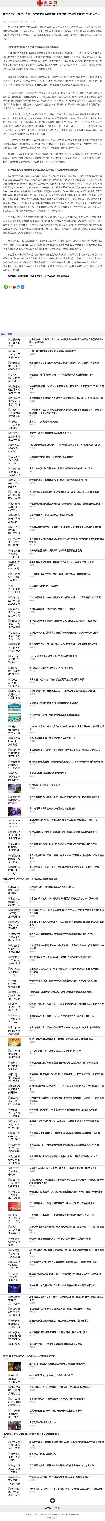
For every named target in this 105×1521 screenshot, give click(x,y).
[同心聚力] (14, 1347)
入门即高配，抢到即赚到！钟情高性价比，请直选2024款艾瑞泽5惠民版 (64, 492)
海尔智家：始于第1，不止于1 (43, 586)
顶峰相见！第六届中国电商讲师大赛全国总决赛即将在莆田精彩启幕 (62, 1285)
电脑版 (57, 1508)
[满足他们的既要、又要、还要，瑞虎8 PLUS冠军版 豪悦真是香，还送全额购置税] (14, 858)
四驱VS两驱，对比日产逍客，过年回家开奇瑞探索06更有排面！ (60, 1387)
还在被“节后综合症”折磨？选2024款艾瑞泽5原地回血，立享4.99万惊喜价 (65, 1274)
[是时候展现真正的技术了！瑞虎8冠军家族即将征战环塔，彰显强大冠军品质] (14, 401)
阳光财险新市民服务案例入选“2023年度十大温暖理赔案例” (31, 1434)
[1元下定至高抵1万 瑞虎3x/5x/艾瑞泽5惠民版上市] (14, 659)
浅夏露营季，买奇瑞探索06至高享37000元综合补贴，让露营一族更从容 (64, 363)
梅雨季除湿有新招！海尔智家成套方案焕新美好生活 (54, 715)
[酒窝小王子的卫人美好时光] (14, 1456)
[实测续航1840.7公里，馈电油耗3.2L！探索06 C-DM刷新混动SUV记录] (14, 823)
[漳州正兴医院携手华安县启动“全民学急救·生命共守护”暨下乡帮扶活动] (14, 1065)
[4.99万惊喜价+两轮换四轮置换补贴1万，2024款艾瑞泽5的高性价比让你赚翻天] (14, 1253)
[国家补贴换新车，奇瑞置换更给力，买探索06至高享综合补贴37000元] (14, 694)
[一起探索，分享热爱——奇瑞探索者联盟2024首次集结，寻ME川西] (14, 1218)
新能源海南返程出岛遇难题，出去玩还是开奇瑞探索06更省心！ (60, 1320)
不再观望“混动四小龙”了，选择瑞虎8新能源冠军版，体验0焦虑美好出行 (64, 1262)
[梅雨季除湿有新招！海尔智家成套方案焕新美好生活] (14, 717)
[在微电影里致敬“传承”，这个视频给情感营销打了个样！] (14, 1413)
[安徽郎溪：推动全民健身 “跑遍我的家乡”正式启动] (14, 706)
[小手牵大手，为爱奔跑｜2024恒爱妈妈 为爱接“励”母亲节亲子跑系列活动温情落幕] (14, 541)
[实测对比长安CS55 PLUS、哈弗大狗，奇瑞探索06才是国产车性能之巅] (14, 1124)
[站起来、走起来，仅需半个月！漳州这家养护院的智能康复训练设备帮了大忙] (14, 1007)
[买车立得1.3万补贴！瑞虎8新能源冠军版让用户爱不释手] (14, 682)
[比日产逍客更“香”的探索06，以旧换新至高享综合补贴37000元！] (14, 471)
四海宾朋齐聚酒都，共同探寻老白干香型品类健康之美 (55, 550)
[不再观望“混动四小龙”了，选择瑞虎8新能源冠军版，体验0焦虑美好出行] (14, 1265)
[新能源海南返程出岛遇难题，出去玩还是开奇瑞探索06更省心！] (14, 1323)
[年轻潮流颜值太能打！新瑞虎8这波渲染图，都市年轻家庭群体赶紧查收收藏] (14, 764)
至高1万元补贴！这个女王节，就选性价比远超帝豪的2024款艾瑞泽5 (62, 1168)
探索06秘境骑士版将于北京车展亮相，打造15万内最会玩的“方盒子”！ (63, 832)
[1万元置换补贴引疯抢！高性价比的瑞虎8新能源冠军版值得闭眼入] (14, 995)
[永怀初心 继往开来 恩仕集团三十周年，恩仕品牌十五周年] (14, 1366)
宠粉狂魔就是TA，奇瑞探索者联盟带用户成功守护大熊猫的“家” (60, 957)
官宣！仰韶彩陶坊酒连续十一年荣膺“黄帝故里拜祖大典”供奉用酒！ (62, 1039)
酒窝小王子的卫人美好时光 (42, 1454)
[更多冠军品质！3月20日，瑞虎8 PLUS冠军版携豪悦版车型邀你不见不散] (14, 1136)
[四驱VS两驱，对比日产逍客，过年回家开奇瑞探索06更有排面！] (14, 1390)
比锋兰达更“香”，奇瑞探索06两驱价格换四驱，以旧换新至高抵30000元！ (65, 1145)
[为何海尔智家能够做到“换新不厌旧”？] (14, 776)
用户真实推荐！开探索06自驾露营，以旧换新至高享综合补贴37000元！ (64, 621)
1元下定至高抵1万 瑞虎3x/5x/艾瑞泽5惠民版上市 (53, 656)
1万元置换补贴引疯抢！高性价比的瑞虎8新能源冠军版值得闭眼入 (61, 992)
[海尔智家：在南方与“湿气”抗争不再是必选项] (14, 670)
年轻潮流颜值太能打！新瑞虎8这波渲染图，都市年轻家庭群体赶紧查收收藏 (66, 761)
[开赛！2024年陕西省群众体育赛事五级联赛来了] (14, 354)
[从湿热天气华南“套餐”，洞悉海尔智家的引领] (14, 459)
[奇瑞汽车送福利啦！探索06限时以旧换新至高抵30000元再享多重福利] (14, 983)
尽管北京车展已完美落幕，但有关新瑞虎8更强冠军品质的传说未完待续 (63, 632)
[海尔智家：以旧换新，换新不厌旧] (14, 788)
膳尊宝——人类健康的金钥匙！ (44, 421)
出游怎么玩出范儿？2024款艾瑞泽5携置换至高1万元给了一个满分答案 (63, 898)
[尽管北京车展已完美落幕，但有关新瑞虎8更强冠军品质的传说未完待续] (14, 635)
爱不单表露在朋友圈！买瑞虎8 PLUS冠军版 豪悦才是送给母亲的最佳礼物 (65, 527)
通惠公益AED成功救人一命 (42, 1422)
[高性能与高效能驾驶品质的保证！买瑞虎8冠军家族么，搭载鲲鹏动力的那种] (14, 506)
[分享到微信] (6, 287)
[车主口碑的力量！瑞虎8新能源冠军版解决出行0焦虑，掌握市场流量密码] (14, 1030)
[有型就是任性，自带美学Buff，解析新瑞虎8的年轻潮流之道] (14, 483)
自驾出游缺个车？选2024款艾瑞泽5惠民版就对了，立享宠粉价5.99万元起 (65, 597)
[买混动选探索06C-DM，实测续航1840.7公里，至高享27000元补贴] (14, 565)
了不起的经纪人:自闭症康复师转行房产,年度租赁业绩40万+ (58, 1399)
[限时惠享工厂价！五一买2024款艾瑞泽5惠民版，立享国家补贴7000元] (14, 647)
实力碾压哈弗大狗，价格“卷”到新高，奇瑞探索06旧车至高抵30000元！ (64, 844)
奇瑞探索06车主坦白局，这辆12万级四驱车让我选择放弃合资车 (60, 1309)
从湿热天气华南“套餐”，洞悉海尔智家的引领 (51, 457)
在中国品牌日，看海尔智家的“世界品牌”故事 (51, 515)
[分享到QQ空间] (10, 287)
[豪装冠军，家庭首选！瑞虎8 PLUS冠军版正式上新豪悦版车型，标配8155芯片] (14, 1077)
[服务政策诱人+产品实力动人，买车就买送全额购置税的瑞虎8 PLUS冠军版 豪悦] (14, 925)
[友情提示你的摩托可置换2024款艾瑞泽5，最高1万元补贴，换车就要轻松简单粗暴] (14, 948)
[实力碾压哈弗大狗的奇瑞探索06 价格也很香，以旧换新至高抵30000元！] (14, 1159)
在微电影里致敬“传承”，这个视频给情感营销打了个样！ (56, 1410)
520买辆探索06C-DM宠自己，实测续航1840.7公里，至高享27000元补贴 (64, 445)
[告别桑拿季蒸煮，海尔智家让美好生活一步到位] (14, 612)
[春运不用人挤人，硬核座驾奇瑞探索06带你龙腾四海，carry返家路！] (14, 1468)
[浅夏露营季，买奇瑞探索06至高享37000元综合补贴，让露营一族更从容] (14, 366)
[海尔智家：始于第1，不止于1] (14, 588)
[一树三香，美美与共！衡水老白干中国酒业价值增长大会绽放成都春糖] (14, 1112)
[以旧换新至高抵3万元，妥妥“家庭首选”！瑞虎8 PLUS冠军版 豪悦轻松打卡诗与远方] (14, 972)
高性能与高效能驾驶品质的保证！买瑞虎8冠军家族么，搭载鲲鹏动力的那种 (66, 503)
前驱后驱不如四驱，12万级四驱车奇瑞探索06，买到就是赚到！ (60, 1477)
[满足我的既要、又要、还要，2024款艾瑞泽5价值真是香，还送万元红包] (14, 870)
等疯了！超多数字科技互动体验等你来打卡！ (51, 433)
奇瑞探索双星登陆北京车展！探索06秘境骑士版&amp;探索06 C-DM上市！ (65, 750)
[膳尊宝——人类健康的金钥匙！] (14, 424)
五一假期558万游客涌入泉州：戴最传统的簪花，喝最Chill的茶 (59, 574)
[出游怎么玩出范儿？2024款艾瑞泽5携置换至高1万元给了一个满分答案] (14, 901)
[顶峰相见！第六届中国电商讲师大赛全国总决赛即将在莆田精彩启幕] (14, 1288)
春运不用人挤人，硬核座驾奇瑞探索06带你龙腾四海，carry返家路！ (62, 1465)
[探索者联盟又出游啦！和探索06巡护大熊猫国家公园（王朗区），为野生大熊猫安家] (14, 1101)
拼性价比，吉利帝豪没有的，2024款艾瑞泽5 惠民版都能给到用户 (61, 374)
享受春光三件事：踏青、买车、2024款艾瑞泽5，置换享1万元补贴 (61, 1016)
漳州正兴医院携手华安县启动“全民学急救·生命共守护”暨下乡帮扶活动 (63, 1062)
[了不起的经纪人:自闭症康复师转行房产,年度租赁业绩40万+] (14, 1402)
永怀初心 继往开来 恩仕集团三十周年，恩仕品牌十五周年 (57, 1364)
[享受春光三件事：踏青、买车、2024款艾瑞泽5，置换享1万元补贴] (14, 1018)
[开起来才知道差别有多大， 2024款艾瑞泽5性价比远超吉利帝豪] (14, 1241)
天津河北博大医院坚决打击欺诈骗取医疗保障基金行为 (29, 1356)
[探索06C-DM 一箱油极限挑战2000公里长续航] (14, 889)
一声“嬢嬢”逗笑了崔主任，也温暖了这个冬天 (51, 1375)
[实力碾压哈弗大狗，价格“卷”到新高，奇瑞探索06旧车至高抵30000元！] (14, 846)
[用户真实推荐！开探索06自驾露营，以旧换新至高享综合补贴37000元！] (14, 624)
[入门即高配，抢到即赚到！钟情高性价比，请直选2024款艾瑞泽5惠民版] (14, 495)
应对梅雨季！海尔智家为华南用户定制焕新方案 (52, 808)
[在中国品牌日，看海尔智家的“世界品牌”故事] (14, 518)
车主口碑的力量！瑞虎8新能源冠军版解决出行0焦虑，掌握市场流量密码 (64, 1027)
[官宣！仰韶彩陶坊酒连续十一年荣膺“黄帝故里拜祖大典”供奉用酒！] (14, 1042)
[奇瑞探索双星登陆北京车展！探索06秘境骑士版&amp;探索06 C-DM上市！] (14, 753)
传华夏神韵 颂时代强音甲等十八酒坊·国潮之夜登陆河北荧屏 (58, 1332)
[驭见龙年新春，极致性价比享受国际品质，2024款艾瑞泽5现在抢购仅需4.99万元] (14, 1445)
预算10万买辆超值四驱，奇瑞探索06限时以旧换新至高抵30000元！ (62, 934)
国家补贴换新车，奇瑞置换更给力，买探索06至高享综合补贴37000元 (63, 691)
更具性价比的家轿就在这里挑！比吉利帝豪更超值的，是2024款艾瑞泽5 (64, 797)
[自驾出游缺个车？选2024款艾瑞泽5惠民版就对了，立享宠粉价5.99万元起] (14, 600)
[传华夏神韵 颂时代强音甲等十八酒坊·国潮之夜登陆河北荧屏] (14, 1335)
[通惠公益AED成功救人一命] (14, 1425)
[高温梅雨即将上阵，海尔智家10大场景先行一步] (14, 741)
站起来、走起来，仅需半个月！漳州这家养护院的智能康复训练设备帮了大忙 (66, 1004)
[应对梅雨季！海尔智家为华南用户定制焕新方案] (14, 811)
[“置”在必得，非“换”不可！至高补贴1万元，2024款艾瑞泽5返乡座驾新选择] (14, 1492)
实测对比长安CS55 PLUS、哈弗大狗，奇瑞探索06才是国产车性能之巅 (64, 1121)
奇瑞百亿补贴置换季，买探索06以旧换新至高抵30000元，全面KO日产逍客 (66, 1191)
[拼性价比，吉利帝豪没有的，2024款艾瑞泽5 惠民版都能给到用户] (14, 377)
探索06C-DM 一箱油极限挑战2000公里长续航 (51, 887)
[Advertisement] (52, 312)
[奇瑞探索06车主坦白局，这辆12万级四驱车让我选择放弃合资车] (14, 1312)
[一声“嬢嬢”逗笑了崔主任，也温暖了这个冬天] (14, 1378)
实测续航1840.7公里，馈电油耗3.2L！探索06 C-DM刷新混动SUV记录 (63, 820)
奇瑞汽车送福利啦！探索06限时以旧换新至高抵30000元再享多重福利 (63, 980)
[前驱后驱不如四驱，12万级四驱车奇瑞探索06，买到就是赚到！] (14, 1480)
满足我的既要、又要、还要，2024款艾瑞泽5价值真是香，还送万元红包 (64, 867)
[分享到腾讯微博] (18, 287)
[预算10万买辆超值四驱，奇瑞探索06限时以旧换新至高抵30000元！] (14, 936)
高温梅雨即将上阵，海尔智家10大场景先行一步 (52, 738)
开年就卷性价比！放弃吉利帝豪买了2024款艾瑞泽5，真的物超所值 (62, 1203)
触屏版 (48, 1508)
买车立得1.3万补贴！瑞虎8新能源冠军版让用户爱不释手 (56, 679)
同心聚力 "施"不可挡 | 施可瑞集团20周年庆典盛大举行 (55, 1344)
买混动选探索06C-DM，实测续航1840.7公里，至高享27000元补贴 (61, 562)
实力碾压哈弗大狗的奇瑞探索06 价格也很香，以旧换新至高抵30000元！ (64, 1156)
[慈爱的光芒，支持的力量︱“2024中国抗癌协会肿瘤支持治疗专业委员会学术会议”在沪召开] (14, 342)
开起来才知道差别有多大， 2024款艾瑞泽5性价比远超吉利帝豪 (60, 1238)
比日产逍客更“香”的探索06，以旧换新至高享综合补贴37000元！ (61, 468)
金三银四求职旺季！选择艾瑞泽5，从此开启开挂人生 (55, 1051)
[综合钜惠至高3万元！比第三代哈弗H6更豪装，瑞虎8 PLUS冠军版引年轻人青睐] (14, 1300)
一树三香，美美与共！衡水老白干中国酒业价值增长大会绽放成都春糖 (63, 1109)
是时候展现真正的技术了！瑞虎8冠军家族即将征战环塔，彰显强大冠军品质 (66, 398)
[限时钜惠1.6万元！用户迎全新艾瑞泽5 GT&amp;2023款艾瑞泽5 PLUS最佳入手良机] (14, 913)
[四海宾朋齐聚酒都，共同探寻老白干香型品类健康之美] (14, 553)
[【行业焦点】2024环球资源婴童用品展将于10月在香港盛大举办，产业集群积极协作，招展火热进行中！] (14, 413)
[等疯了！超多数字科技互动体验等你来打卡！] (14, 436)
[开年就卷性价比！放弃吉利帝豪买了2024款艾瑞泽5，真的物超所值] (14, 1206)
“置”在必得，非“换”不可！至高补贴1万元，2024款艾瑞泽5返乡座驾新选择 (65, 1489)
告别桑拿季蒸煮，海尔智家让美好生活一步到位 (52, 609)
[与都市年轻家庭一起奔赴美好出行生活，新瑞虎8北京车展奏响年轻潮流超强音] (14, 729)
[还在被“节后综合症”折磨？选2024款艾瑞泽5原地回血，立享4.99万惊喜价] (14, 1276)
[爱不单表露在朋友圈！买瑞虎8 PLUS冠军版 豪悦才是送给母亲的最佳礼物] (14, 530)
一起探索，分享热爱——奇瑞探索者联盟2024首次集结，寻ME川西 (61, 1215)
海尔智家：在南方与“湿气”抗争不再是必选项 (51, 668)
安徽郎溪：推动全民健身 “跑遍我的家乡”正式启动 (53, 703)
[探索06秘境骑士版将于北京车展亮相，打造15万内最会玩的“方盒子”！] (14, 835)
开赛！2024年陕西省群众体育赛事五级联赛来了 (52, 351)
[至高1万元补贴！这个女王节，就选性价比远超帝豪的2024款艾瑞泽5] (14, 1171)
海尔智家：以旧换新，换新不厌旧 (45, 785)
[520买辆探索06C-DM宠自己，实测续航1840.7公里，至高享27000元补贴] (14, 448)
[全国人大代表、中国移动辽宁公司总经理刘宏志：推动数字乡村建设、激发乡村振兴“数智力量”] (14, 1183)
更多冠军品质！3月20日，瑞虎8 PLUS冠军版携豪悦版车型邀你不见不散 (64, 1133)
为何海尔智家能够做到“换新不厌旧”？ (48, 773)
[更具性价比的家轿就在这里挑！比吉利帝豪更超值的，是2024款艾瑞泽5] (14, 799)
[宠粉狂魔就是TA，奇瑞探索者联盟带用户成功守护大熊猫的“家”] (14, 960)
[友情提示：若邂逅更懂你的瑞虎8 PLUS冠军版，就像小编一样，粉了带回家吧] (14, 1230)
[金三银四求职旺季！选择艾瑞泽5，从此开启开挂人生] (14, 1054)
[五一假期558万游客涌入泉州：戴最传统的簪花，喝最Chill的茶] (14, 577)
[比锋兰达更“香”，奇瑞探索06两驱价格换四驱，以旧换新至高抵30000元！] (14, 1147)
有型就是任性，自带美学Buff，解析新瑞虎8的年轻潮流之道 (58, 480)
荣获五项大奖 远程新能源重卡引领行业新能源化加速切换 (30, 879)
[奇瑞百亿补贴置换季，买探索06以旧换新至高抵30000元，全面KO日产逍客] (14, 1194)
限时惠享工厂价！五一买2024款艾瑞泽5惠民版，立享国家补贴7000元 (63, 644)
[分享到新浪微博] (14, 287)
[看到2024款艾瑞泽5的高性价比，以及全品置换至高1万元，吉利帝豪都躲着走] (14, 1089)
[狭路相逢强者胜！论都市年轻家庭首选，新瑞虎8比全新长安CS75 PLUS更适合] (14, 389)
